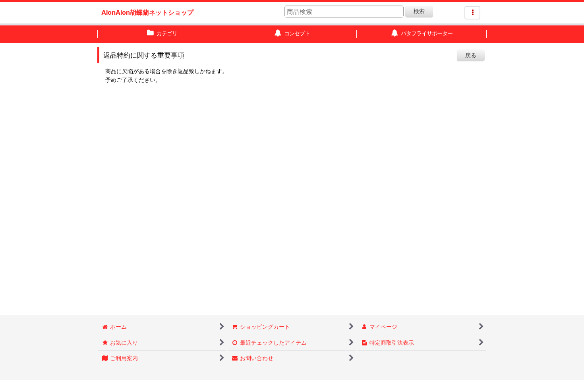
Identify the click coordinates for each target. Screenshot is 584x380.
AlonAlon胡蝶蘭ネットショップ (147, 12)
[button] (472, 12)
